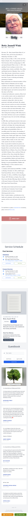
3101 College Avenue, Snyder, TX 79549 (13, 260)
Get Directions (8, 263)
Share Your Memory (8, 339)
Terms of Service (18, 511)
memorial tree (17, 207)
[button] (14, 376)
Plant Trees (20, 263)
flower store (12, 209)
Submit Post (14, 361)
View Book (6, 321)
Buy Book (14, 321)
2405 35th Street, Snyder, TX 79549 (12, 275)
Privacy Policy (10, 511)
